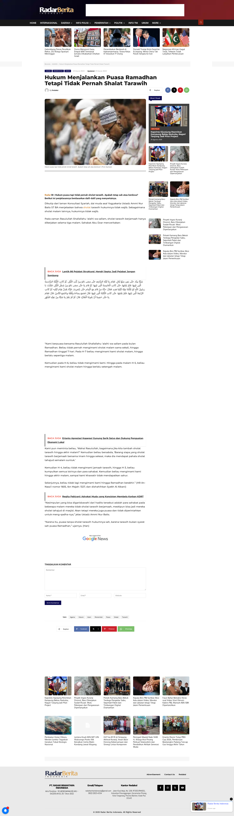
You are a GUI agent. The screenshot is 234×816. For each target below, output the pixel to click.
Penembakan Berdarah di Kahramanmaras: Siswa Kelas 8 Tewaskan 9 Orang (117, 51)
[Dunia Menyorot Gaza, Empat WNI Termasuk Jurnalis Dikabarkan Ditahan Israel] (87, 37)
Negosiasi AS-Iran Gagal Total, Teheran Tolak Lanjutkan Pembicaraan (173, 51)
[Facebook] (168, 90)
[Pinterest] (180, 90)
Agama (72, 617)
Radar (48, 195)
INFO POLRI (155, 129)
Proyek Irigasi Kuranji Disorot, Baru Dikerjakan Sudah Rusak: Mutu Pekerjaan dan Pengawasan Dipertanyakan (179, 168)
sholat (87, 207)
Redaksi (55, 90)
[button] (200, 22)
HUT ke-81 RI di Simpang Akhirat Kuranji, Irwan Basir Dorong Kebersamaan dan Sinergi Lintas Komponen (116, 741)
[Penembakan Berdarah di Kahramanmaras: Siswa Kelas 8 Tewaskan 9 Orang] (117, 37)
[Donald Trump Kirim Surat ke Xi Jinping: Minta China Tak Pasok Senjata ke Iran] (146, 37)
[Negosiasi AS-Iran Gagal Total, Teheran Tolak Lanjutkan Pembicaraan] (175, 37)
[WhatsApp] (186, 90)
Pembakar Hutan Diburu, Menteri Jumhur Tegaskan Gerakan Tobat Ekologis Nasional (56, 741)
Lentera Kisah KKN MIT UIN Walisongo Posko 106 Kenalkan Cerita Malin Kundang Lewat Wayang (86, 741)
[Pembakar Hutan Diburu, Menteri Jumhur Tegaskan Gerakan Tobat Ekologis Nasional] (58, 725)
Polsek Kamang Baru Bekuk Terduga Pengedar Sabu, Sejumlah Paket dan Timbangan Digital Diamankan (157, 204)
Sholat (116, 617)
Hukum (81, 617)
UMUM (68, 71)
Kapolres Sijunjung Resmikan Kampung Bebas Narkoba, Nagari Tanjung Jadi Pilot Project (168, 134)
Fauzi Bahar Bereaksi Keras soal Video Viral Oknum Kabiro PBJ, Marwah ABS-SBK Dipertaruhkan (175, 701)
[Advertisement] (135, 10)
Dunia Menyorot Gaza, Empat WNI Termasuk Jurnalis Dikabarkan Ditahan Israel (87, 52)
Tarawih (125, 617)
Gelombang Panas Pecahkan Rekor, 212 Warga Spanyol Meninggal (58, 51)
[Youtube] (182, 788)
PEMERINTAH (58, 71)
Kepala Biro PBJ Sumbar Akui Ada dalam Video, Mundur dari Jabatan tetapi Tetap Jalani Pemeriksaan (179, 203)
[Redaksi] (47, 90)
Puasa (108, 617)
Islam (89, 617)
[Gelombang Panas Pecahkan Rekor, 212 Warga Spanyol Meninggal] (58, 37)
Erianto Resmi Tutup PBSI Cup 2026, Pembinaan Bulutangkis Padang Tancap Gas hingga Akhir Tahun (175, 741)
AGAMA (54, 64)
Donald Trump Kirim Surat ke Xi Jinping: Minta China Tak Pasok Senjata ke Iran (146, 51)
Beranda (47, 64)
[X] (174, 90)
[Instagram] (168, 788)
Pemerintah (99, 617)
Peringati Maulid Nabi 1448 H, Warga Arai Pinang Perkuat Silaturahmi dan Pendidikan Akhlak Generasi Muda (146, 742)
